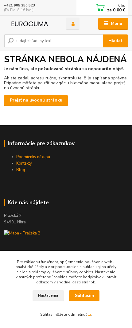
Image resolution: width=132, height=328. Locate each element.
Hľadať (115, 41)
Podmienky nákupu (33, 157)
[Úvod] (30, 23)
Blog (20, 170)
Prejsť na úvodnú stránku (36, 100)
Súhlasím (84, 295)
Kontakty (24, 163)
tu (89, 314)
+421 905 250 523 (19, 5)
